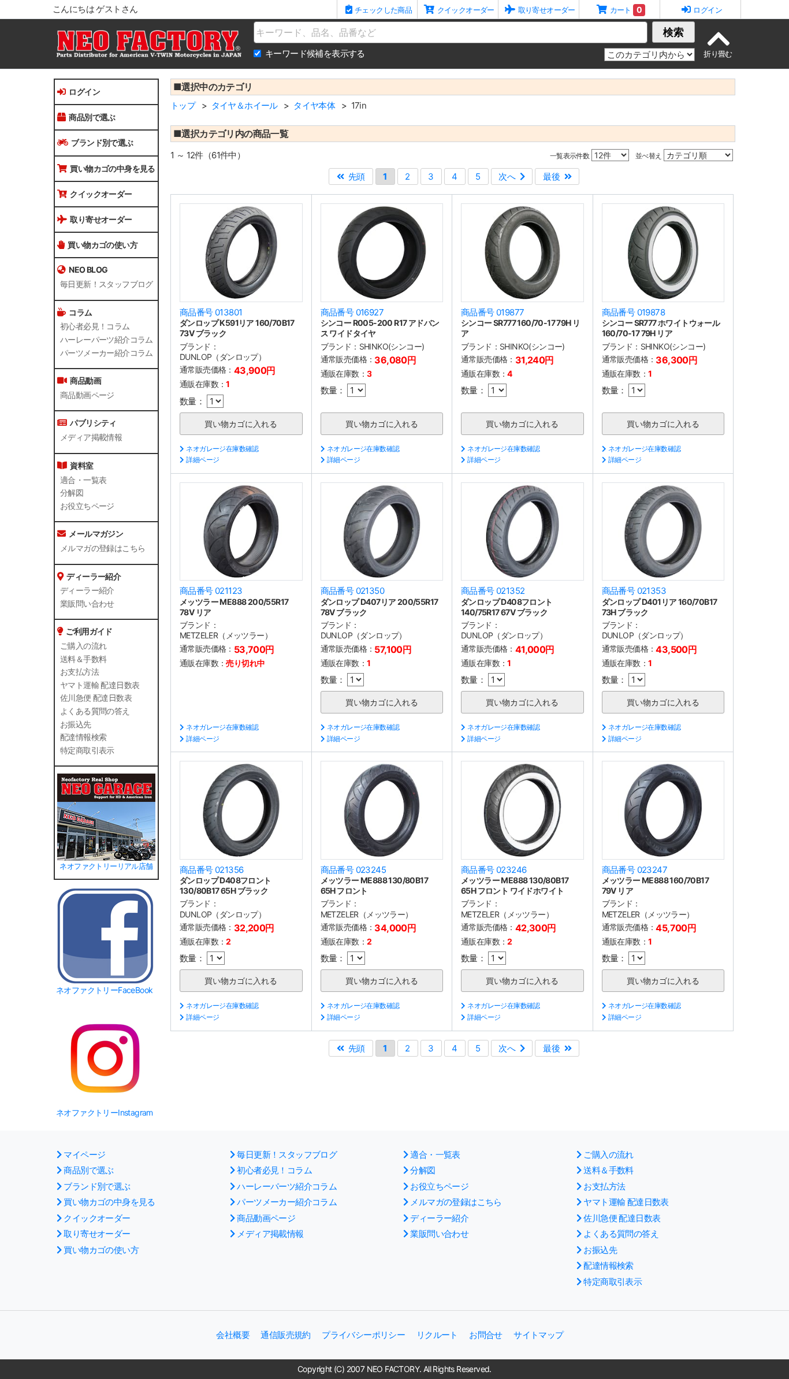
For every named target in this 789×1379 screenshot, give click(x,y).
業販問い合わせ (87, 603)
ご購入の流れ (83, 646)
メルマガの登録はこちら (102, 548)
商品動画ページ (87, 395)
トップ (182, 105)
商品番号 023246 (493, 869)
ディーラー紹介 (87, 590)
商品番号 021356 (211, 869)
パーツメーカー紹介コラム (106, 353)
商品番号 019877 (492, 312)
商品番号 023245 (353, 869)
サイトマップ (538, 1334)
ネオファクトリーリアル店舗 (105, 866)
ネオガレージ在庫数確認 (222, 448)
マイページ (84, 1154)
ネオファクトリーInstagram (104, 1112)
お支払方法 (79, 672)
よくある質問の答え (95, 711)
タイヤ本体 (314, 105)
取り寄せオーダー (101, 219)
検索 (673, 32)
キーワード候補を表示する (315, 53)
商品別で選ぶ (92, 117)
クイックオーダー (101, 194)
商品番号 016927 (352, 312)
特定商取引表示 (87, 750)
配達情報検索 (83, 737)
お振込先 (75, 724)
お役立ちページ (87, 506)
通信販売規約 (285, 1334)
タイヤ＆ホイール (244, 105)
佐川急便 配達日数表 (96, 697)
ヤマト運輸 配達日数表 (99, 685)
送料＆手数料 (83, 659)
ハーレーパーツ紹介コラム (106, 339)
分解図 (71, 492)
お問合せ (486, 1334)
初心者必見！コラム (95, 326)
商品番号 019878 (633, 312)
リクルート (437, 1334)
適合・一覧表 (83, 480)
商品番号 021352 (492, 590)
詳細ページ (202, 459)
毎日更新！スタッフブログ (106, 284)
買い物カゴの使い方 (102, 245)
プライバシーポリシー (363, 1334)
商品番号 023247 (634, 869)
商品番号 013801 (211, 312)
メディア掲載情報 (91, 437)
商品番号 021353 (634, 590)
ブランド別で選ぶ (102, 142)
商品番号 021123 (211, 590)
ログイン (84, 91)
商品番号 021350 (352, 590)
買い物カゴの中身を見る (112, 168)
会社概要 (233, 1334)
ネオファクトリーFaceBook (104, 990)
